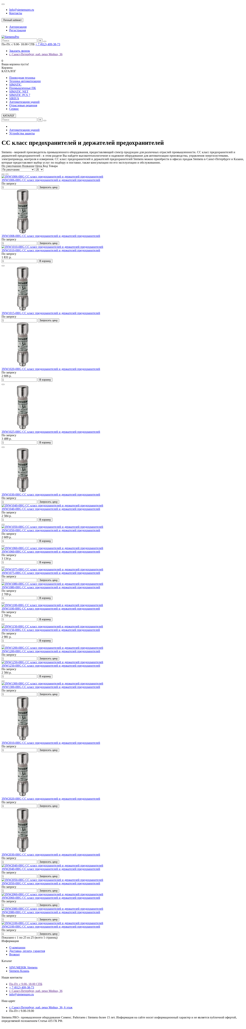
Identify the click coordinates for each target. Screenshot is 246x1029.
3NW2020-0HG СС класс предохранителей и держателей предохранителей (51, 798)
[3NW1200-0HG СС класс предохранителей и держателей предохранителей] (52, 647)
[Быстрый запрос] (3, 265)
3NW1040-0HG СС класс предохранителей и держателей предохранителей (51, 509)
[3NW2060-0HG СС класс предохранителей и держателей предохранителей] (52, 894)
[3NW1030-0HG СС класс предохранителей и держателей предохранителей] (23, 491)
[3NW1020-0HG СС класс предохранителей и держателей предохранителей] (23, 365)
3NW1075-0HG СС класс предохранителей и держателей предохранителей (51, 573)
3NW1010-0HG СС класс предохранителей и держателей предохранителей (51, 250)
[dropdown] (3, 4)
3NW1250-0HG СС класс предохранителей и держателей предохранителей (51, 665)
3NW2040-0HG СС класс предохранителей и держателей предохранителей (51, 869)
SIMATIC (15, 84)
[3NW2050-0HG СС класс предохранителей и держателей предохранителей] (52, 880)
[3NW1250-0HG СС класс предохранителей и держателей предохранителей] (52, 662)
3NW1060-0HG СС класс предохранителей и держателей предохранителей (51, 551)
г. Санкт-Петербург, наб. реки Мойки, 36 (35, 54)
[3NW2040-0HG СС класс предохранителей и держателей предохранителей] (52, 865)
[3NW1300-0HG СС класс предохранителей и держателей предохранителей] (52, 683)
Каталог (7, 961)
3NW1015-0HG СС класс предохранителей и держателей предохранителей (51, 313)
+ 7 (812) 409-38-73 (47, 44)
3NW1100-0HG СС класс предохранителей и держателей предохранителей (51, 608)
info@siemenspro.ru (21, 994)
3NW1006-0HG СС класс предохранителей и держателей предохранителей (51, 180)
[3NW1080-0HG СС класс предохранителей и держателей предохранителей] (52, 583)
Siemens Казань (19, 971)
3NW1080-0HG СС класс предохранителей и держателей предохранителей (51, 587)
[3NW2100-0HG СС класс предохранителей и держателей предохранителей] (52, 923)
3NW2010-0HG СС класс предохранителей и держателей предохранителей (51, 742)
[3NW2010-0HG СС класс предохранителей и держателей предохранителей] (23, 739)
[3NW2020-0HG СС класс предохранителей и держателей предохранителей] (23, 795)
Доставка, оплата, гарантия (27, 951)
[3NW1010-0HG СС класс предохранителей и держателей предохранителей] (52, 246)
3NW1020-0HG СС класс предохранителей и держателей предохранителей (51, 369)
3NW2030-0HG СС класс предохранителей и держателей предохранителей (51, 854)
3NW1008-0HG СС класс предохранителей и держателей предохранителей (51, 236)
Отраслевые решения (23, 105)
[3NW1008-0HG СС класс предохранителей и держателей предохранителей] (23, 232)
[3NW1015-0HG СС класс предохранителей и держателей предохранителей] (23, 309)
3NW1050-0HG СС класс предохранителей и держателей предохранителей (51, 530)
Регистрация (17, 30)
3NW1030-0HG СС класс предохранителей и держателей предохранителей (51, 494)
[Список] (6, 174)
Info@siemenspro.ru (21, 9)
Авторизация (18, 26)
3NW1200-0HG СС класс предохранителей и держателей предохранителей (51, 651)
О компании (17, 947)
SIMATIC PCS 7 (19, 95)
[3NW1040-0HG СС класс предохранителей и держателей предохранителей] (52, 505)
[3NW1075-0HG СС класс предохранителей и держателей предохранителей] (52, 569)
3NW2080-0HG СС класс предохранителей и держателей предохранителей (51, 912)
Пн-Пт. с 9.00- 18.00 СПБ (25, 984)
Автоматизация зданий (24, 101)
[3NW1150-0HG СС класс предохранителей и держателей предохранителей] (52, 626)
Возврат (14, 954)
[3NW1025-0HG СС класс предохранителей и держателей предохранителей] (23, 428)
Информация (10, 941)
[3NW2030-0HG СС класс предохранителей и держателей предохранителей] (23, 851)
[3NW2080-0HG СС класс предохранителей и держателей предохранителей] (52, 908)
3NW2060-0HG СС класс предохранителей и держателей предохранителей (51, 897)
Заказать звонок (19, 50)
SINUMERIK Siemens (23, 967)
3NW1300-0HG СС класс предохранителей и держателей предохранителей (51, 687)
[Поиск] (44, 41)
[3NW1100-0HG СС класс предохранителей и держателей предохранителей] (52, 605)
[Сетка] (3, 174)
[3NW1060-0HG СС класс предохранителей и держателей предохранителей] (52, 548)
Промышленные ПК (22, 88)
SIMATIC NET (18, 91)
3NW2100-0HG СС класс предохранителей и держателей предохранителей (51, 926)
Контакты (15, 13)
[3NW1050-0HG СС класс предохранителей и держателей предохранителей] (52, 526)
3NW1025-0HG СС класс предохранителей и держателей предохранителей (51, 431)
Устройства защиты (22, 133)
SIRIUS (14, 98)
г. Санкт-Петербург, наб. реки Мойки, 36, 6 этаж (40, 1007)
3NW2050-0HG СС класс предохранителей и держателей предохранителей (51, 883)
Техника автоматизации (25, 81)
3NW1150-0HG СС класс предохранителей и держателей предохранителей (51, 630)
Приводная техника (22, 77)
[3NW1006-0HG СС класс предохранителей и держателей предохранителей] (52, 176)
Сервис (14, 108)
